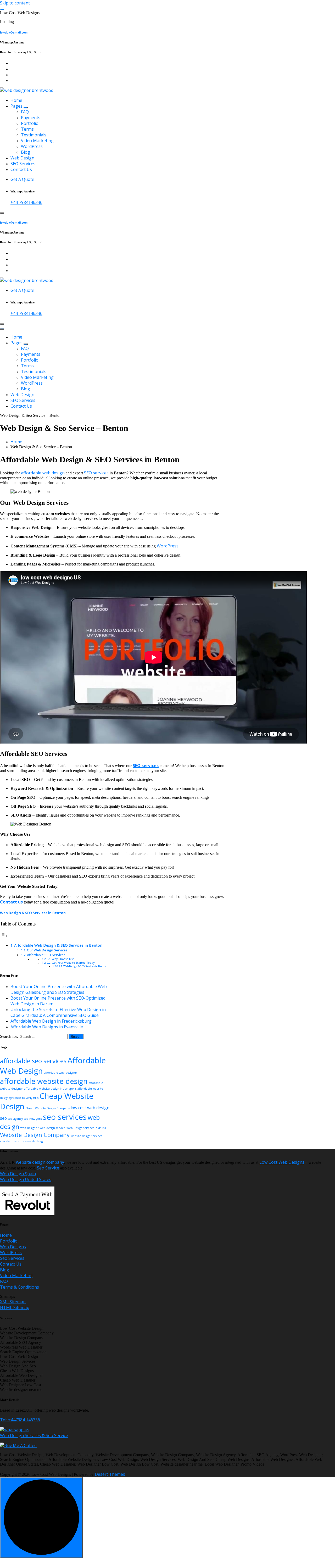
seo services (65, 1117)
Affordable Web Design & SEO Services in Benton (58, 945)
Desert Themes (110, 1474)
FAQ (25, 112)
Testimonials (33, 135)
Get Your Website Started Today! (73, 962)
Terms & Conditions (19, 1287)
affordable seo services (33, 1060)
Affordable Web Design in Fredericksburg (51, 1021)
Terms (27, 129)
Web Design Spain (18, 1174)
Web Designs (13, 1247)
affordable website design (44, 1081)
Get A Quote (22, 179)
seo (3, 1118)
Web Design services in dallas (86, 1128)
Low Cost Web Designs (281, 1162)
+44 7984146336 (26, 202)
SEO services (96, 473)
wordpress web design (29, 1141)
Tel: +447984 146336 (20, 1420)
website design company (40, 1162)
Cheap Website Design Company (47, 1108)
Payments (30, 117)
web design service (52, 1128)
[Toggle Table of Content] (4, 936)
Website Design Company (35, 1135)
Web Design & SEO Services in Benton (33, 913)
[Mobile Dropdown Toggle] (26, 107)
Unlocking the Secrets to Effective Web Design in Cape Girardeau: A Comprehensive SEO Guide (58, 1012)
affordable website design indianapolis (50, 1088)
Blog (25, 152)
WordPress (32, 146)
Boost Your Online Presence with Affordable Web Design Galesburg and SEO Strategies (58, 989)
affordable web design (43, 473)
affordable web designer (60, 1072)
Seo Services (12, 1258)
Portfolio (29, 123)
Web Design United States (25, 1179)
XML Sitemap (13, 1302)
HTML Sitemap (14, 1307)
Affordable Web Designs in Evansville (46, 1027)
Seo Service (48, 1168)
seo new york (33, 1119)
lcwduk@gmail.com (13, 32)
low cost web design (90, 1108)
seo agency (15, 1119)
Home (16, 100)
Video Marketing (37, 140)
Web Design (22, 158)
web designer (29, 1128)
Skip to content (15, 3)
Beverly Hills (30, 1098)
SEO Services (22, 164)
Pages (16, 106)
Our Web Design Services (47, 950)
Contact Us (21, 169)
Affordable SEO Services (46, 954)
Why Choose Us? (63, 959)
